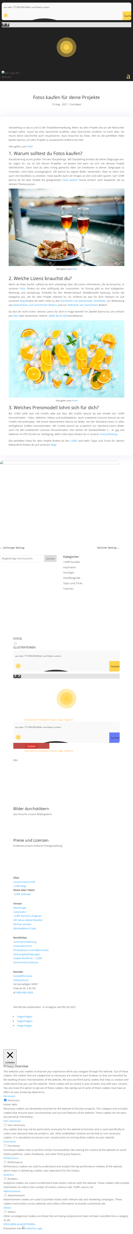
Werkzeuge (19, 907)
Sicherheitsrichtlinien (25, 962)
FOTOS (17, 639)
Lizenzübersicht (22, 946)
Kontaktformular (22, 976)
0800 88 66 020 (58, 315)
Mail (15, 315)
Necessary (14, 1100)
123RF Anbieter (22, 894)
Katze (53, 719)
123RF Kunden (71, 562)
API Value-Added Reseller (28, 920)
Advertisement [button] (11, 1191)
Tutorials (68, 588)
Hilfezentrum (21, 980)
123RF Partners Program (27, 916)
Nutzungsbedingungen (26, 954)
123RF (73, 440)
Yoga (60, 719)
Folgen (28, 1016)
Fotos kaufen (69, 180)
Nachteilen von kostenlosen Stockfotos (83, 300)
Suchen (50, 558)
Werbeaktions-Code (24, 928)
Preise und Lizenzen (31, 840)
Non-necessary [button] (12, 1121)
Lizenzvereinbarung (24, 941)
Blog (22, 300)
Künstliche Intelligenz (37, 719)
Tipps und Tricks (72, 583)
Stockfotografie (71, 578)
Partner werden (22, 924)
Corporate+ (19, 912)
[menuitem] (66, 878)
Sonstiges (75, 104)
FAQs (23, 288)
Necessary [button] (9, 1096)
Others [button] (7, 1207)
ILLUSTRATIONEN (24, 647)
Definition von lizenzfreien (83, 305)
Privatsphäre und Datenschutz (31, 950)
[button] (4, 25)
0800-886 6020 (24, 992)
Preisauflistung (108, 434)
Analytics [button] (8, 1174)
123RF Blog (19, 886)
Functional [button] (9, 1141)
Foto (29, 146)
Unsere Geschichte (24, 881)
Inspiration (69, 567)
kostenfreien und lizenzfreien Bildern (35, 305)
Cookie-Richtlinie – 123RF (27, 958)
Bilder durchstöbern (31, 808)
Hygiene (68, 719)
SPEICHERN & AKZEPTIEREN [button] (19, 1224)
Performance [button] (10, 1158)
